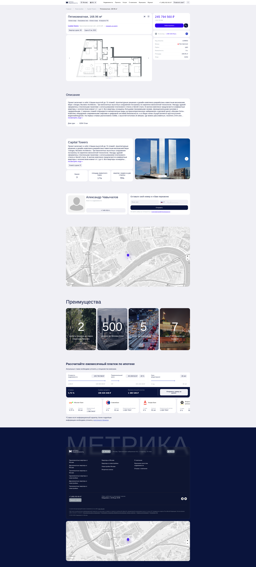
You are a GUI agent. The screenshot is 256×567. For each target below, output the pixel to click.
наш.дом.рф (101, 508)
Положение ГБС (154, 512)
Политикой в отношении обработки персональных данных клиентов (118, 512)
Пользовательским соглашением (91, 512)
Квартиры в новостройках (110, 463)
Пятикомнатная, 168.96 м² (108, 9)
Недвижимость (108, 2)
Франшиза (142, 2)
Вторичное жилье (107, 469)
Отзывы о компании (140, 468)
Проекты (118, 2)
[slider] (86, 380)
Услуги (125, 2)
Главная (68, 9)
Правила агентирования (142, 512)
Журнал (150, 2)
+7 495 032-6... (106, 210)
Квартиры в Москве (108, 460)
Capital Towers (91, 9)
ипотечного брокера (101, 420)
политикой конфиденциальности (161, 211)
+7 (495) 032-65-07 (165, 2)
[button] (128, 255)
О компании (133, 2)
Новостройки (79, 9)
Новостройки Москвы (109, 466)
